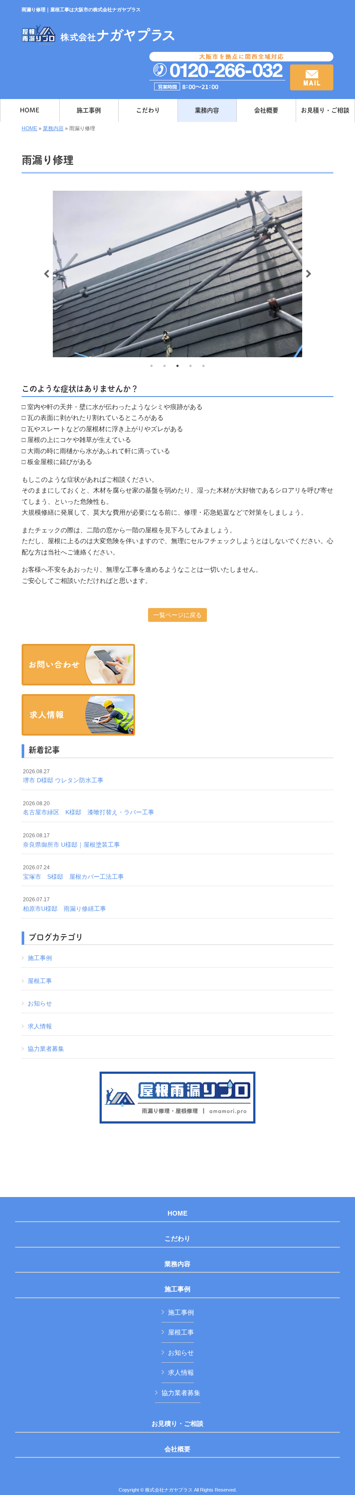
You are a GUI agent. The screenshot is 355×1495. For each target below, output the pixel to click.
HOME (29, 128)
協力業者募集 (46, 1048)
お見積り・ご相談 (177, 1423)
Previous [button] (46, 274)
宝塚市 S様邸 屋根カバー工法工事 (73, 872)
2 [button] (164, 366)
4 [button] (190, 366)
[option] (177, 274)
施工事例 (40, 957)
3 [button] (177, 366)
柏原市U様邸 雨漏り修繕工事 (64, 904)
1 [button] (151, 366)
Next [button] (308, 274)
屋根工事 (40, 980)
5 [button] (203, 366)
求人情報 (40, 1026)
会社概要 (177, 1449)
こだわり (177, 1238)
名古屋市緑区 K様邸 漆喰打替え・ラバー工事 (88, 808)
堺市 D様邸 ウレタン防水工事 (63, 776)
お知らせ (40, 1003)
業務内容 (53, 128)
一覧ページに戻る (177, 614)
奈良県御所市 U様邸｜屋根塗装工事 (71, 840)
